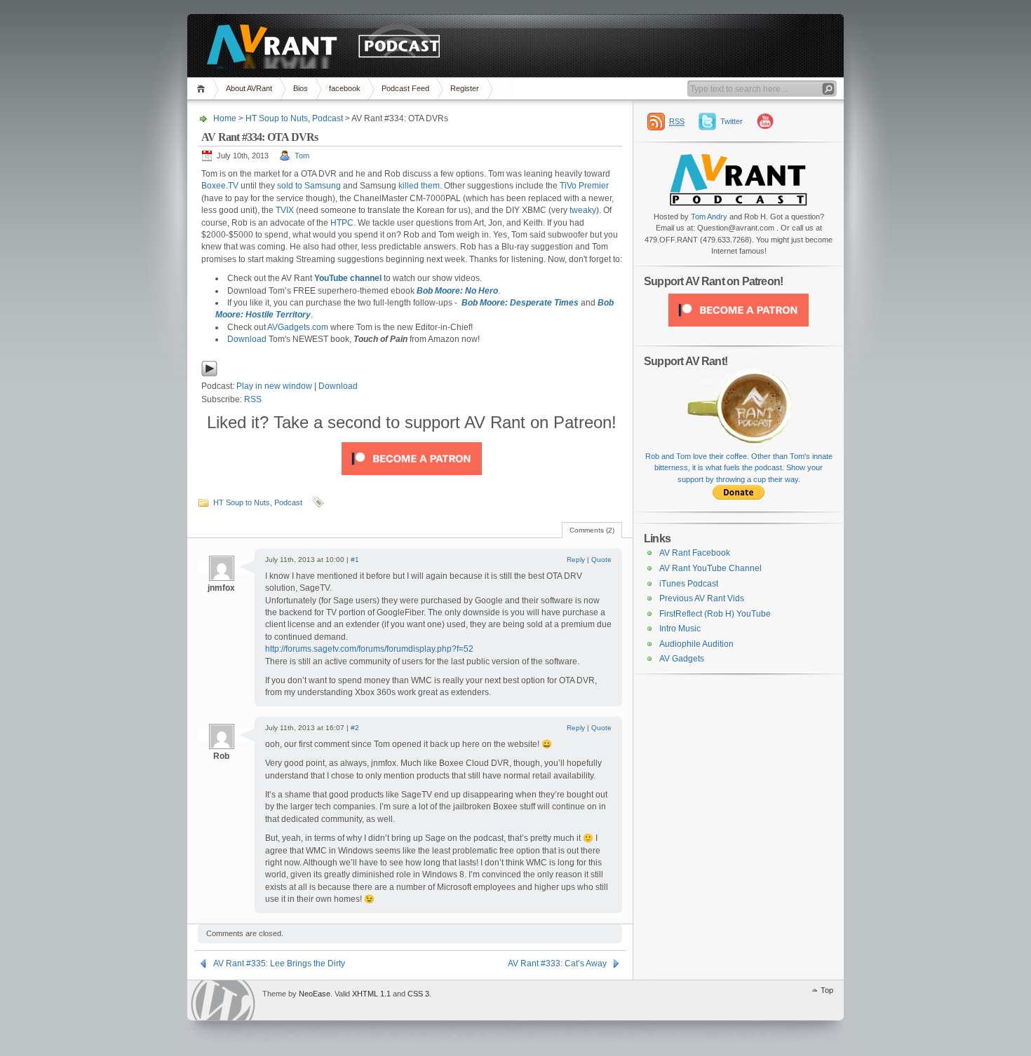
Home (203, 89)
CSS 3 (418, 993)
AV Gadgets (681, 659)
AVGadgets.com (297, 327)
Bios (300, 88)
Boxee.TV (219, 186)
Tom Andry (709, 216)
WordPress (223, 1000)
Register (464, 88)
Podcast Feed (405, 88)
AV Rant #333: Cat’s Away (557, 963)
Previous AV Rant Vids (701, 598)
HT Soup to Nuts (276, 118)
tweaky (583, 210)
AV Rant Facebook (694, 553)
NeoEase (314, 993)
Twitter (731, 121)
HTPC (341, 223)
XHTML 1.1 (371, 993)
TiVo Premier (584, 186)
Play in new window (274, 386)
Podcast (327, 118)
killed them (419, 186)
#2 (355, 728)
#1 (355, 559)
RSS (253, 399)
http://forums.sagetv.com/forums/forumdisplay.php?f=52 (369, 649)
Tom (302, 155)
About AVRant (249, 88)
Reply (576, 559)
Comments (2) (592, 530)
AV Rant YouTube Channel (710, 568)
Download (247, 339)
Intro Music (680, 628)
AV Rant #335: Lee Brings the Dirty (279, 963)
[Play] (209, 374)
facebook (344, 88)
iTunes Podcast (688, 584)
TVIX (285, 210)
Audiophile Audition (696, 644)
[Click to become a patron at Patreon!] (412, 479)
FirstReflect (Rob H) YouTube (715, 614)
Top (827, 990)
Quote (601, 559)
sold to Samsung (309, 186)
